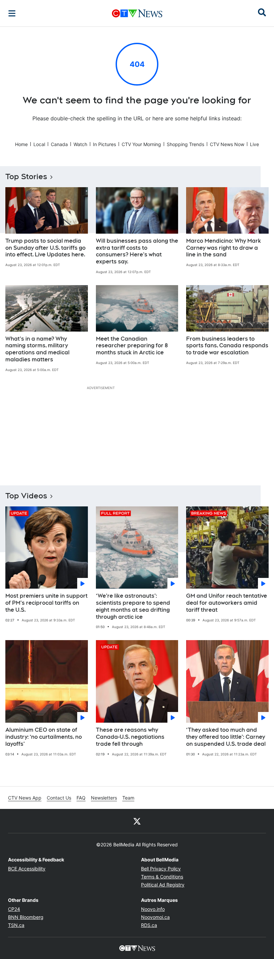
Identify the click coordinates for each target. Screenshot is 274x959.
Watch (80, 144)
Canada (59, 144)
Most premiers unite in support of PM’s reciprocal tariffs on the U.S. (46, 603)
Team (128, 798)
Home (21, 144)
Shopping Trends (185, 144)
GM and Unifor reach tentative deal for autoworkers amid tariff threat (226, 603)
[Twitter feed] (137, 821)
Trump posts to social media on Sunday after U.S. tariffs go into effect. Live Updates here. (45, 248)
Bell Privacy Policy (161, 868)
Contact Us (59, 798)
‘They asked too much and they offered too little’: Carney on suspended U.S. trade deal (226, 737)
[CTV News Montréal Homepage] (137, 13)
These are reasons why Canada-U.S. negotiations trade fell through (130, 737)
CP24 (14, 909)
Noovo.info (153, 909)
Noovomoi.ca (155, 917)
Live (254, 144)
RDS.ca (149, 925)
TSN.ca (16, 925)
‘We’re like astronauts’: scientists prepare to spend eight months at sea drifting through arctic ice (133, 606)
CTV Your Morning (141, 144)
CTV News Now (227, 144)
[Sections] (12, 13)
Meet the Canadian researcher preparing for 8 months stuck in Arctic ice (132, 346)
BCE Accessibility (26, 868)
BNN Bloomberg (25, 917)
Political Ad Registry (162, 884)
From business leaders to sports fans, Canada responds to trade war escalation (227, 346)
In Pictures (104, 144)
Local (39, 144)
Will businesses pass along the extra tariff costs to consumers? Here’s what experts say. (137, 251)
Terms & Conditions (162, 876)
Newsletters (104, 798)
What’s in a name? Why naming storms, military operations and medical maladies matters (37, 349)
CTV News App (24, 798)
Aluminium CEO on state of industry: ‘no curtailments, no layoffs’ (43, 737)
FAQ (81, 798)
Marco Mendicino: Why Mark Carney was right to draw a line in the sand (223, 248)
